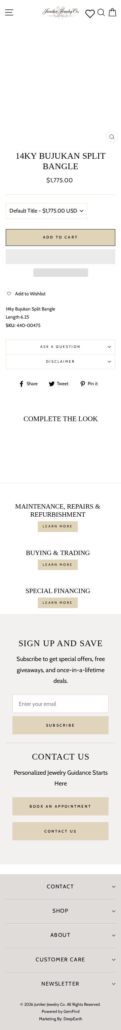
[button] (60, 256)
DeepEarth (73, 1018)
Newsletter (60, 984)
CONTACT (60, 886)
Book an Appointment (61, 806)
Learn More (58, 526)
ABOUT (60, 935)
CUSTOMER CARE (60, 959)
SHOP (60, 911)
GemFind (72, 1011)
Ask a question (60, 346)
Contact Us (60, 831)
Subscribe (60, 725)
